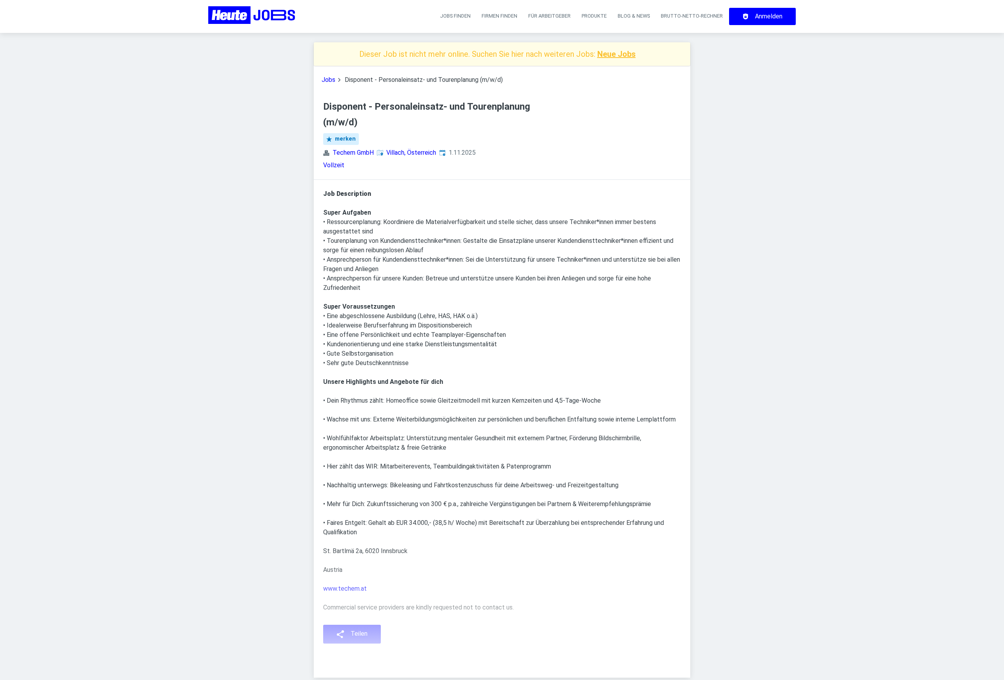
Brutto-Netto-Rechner (692, 16)
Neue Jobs (616, 54)
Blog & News (634, 16)
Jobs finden (455, 16)
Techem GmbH (353, 152)
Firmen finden (499, 16)
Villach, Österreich (411, 152)
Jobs (328, 79)
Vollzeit (333, 165)
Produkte (594, 16)
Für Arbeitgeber (549, 16)
